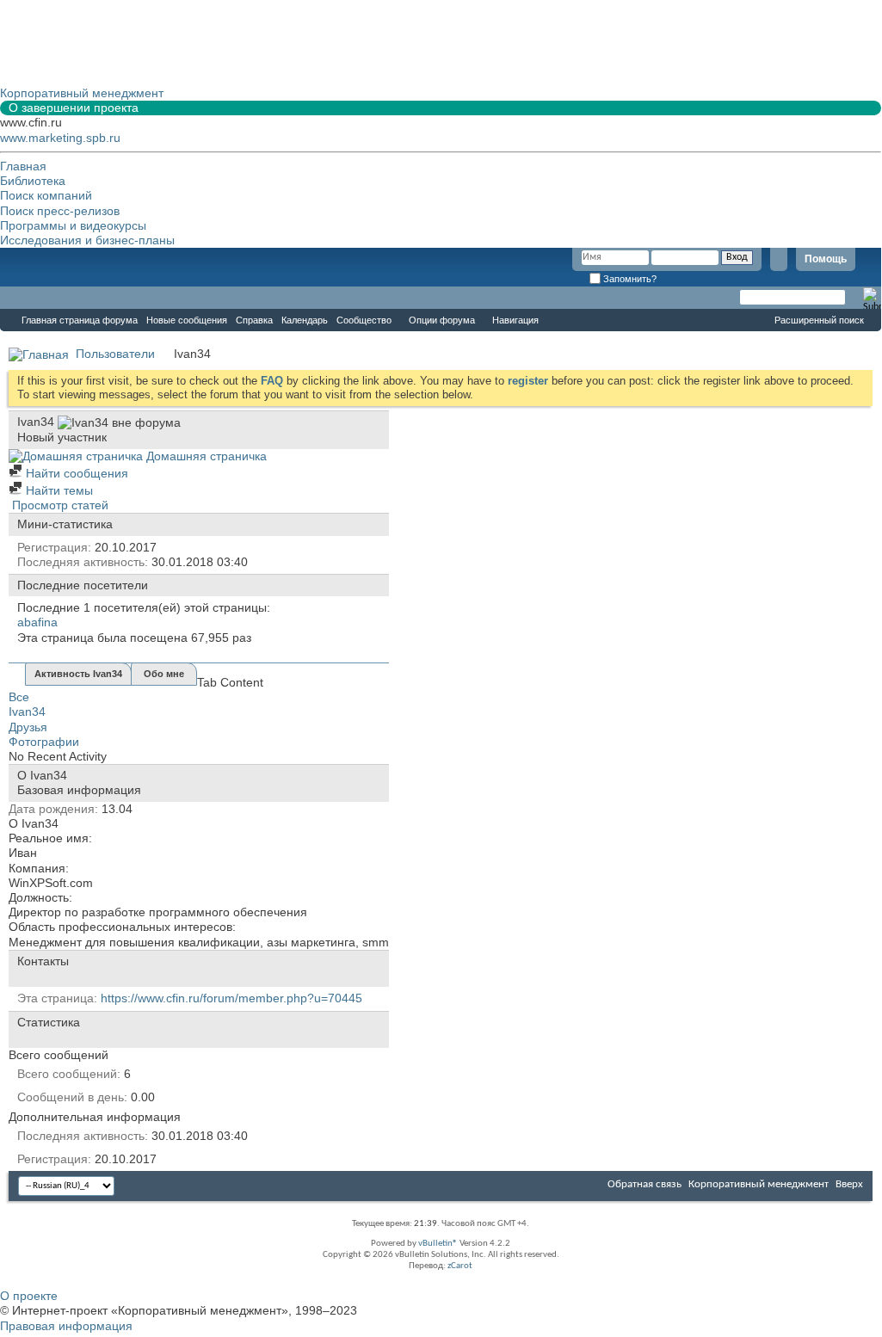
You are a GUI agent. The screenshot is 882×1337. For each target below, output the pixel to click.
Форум (34, 298)
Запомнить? (629, 279)
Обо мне (164, 673)
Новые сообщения (186, 320)
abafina (37, 622)
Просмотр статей (58, 505)
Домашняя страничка (205, 456)
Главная (23, 166)
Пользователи (115, 353)
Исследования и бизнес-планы (87, 240)
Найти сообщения (75, 473)
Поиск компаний (46, 195)
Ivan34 (27, 711)
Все (19, 697)
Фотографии (44, 742)
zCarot (459, 1266)
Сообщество (364, 320)
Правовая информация (66, 1326)
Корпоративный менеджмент (758, 1184)
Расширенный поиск (819, 320)
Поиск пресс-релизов (60, 211)
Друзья (28, 727)
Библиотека (32, 181)
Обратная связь (645, 1184)
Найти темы (57, 490)
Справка (254, 320)
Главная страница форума (80, 320)
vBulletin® (438, 1243)
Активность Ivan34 (78, 673)
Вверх (849, 1184)
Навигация (515, 320)
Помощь (826, 259)
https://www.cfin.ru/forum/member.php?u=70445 (231, 998)
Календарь (304, 320)
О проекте (29, 1296)
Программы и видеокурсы (73, 225)
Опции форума (442, 320)
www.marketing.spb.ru (60, 138)
